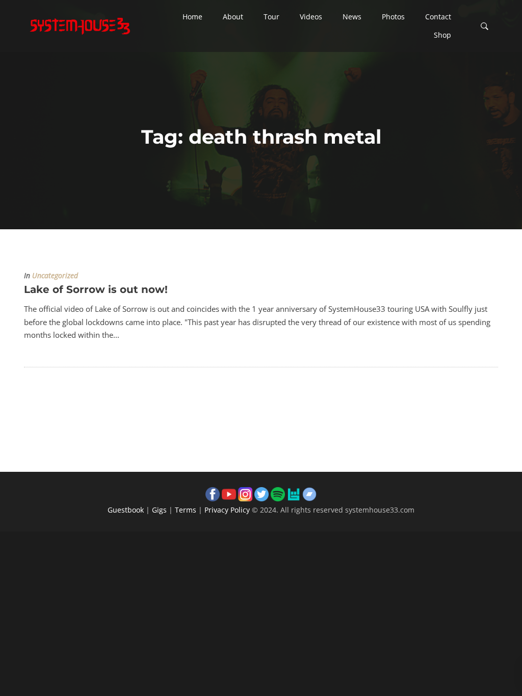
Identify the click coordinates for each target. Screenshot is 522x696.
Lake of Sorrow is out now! (96, 289)
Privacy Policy (227, 510)
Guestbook (126, 510)
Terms (185, 510)
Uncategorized (55, 275)
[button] (192, 17)
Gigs (159, 510)
